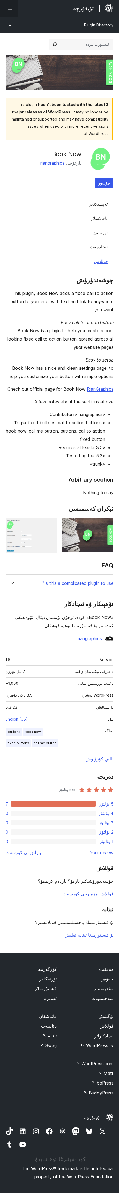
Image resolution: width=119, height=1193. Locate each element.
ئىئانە (49, 1036)
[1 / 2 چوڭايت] (106, 525)
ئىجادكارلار (103, 1036)
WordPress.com (94, 1063)
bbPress (102, 1083)
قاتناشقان (48, 1016)
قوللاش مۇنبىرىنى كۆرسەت (88, 893)
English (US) (17, 719)
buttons (14, 732)
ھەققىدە (106, 969)
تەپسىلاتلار (98, 204)
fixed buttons (18, 743)
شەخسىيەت (102, 998)
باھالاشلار (99, 218)
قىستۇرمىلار (46, 988)
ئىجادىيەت (99, 246)
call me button (44, 743)
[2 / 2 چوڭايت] (50, 525)
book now (33, 732)
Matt (105, 1073)
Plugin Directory (98, 25)
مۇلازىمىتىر (103, 988)
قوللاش (101, 261)
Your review (101, 852)
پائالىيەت (49, 1026)
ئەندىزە (50, 998)
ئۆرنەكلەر (48, 979)
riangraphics (52, 163)
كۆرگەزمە (47, 969)
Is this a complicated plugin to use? (77, 583)
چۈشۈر (104, 183)
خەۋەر (107, 979)
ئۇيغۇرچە (92, 1117)
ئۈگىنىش (105, 1016)
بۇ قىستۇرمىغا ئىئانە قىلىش (88, 935)
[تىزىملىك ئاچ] (9, 8)
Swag (48, 1045)
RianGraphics (100, 389)
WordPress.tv (97, 1045)
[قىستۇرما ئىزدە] (54, 44)
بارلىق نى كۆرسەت (23, 852)
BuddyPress (98, 1093)
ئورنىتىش (99, 232)
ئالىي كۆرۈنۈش (99, 759)
